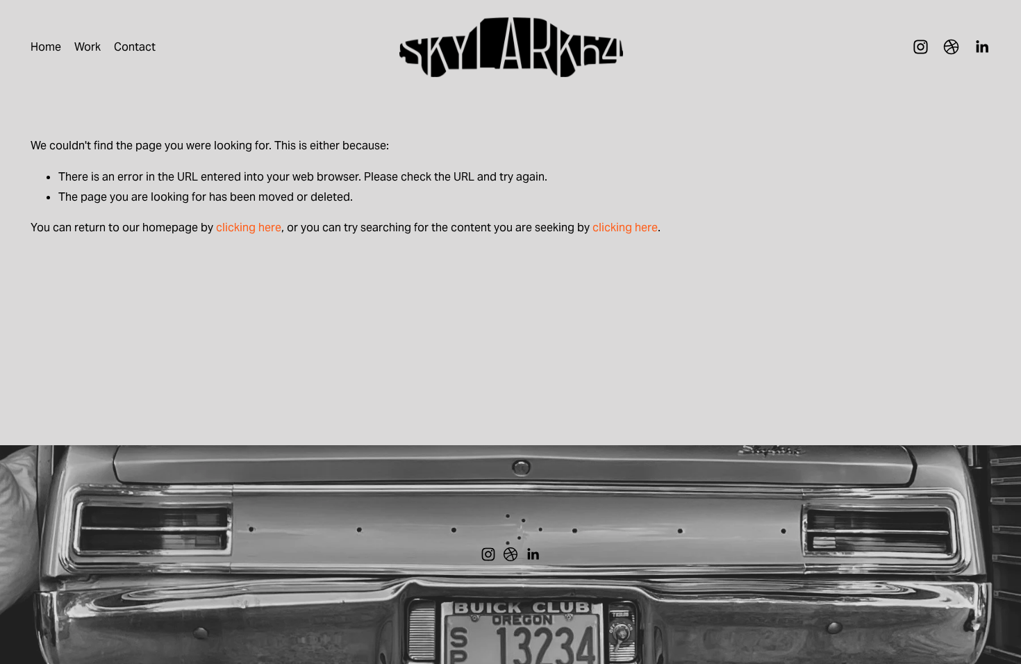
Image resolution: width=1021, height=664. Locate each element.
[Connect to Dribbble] (951, 47)
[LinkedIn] (981, 47)
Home (46, 47)
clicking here (248, 227)
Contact (135, 47)
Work (87, 47)
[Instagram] (920, 47)
